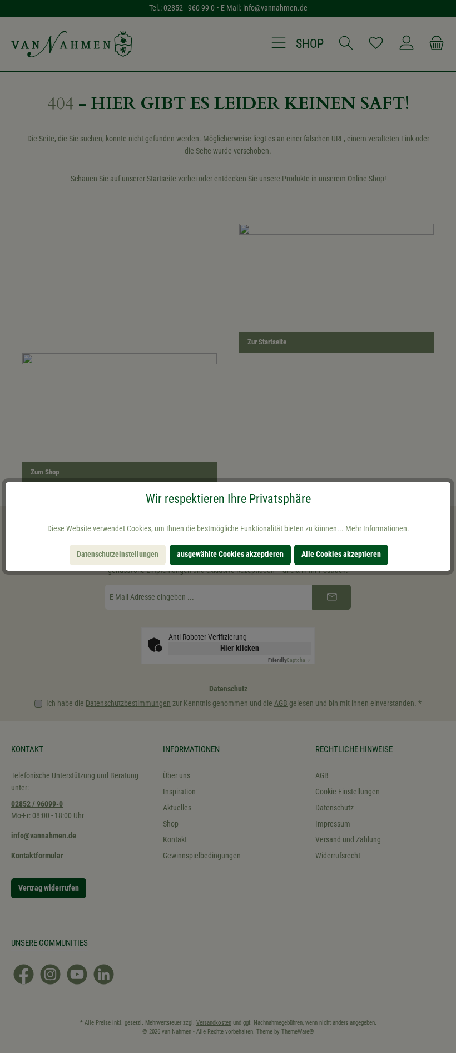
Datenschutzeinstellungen (117, 554)
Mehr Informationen (376, 528)
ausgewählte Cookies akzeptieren (230, 554)
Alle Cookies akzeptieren (341, 554)
